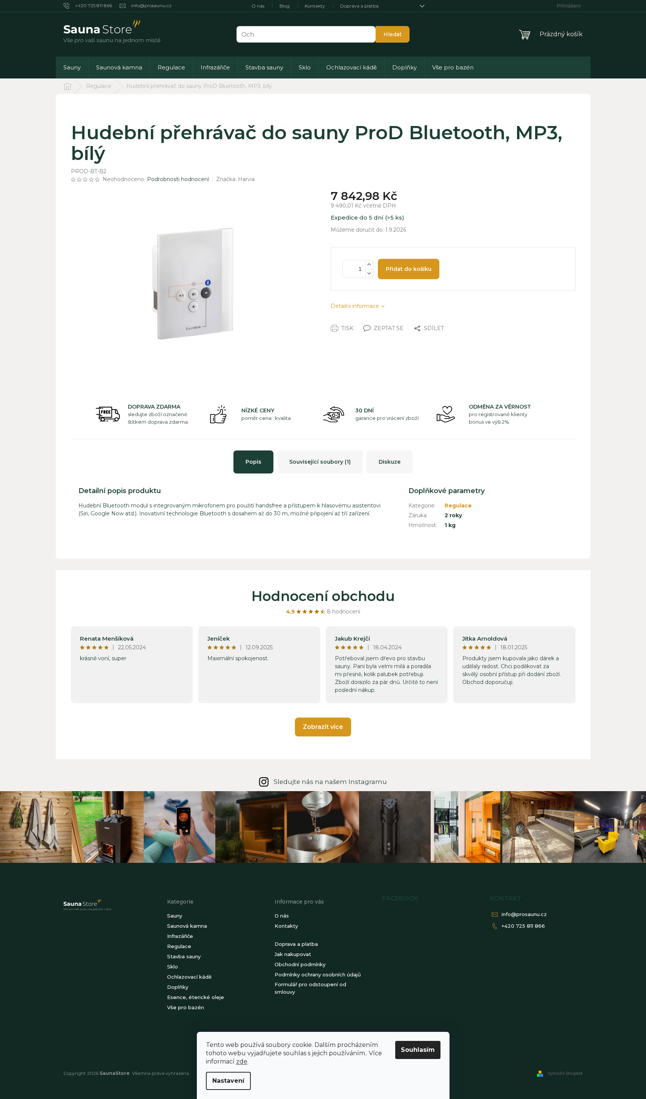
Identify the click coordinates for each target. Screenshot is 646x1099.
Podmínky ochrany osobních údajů (318, 974)
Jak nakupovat (293, 954)
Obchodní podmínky (300, 964)
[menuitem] (72, 67)
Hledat (393, 34)
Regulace (458, 505)
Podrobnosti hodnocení (178, 179)
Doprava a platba (359, 6)
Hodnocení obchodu (323, 596)
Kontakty (315, 6)
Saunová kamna (187, 926)
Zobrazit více (323, 726)
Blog (284, 6)
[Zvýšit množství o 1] (369, 264)
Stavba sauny (184, 956)
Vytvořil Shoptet (565, 1073)
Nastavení (228, 1080)
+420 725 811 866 (523, 926)
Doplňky (177, 987)
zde (241, 1061)
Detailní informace (355, 306)
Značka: (235, 179)
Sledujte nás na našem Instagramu (330, 781)
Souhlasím (418, 1049)
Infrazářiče (180, 936)
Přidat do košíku (408, 269)
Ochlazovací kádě (189, 977)
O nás (258, 6)
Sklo (172, 967)
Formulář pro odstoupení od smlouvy (310, 988)
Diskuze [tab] (389, 461)
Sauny (174, 916)
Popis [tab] (253, 461)
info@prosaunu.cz (524, 914)
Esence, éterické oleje (195, 997)
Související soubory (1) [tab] (320, 461)
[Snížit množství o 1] (369, 273)
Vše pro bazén (185, 1007)
